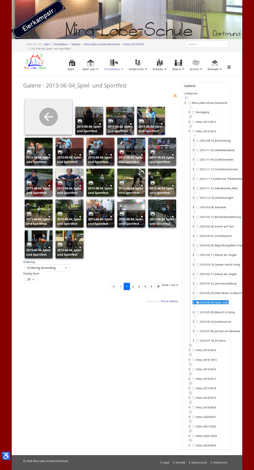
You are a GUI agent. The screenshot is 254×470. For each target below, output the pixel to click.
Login (166, 462)
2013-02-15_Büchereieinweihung (214, 217)
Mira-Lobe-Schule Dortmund (102, 44)
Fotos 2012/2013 (134, 44)
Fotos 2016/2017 (206, 379)
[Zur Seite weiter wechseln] (151, 286)
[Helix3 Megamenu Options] (229, 67)
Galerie (75, 44)
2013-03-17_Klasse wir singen (214, 255)
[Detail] (95, 123)
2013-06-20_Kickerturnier (214, 321)
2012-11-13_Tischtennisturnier (214, 169)
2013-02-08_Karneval (213, 207)
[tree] (206, 271)
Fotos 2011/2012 (206, 122)
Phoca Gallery (169, 301)
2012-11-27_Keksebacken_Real (214, 188)
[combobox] (207, 44)
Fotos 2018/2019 (206, 397)
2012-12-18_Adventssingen (214, 197)
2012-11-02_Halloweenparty (214, 150)
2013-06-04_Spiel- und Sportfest (89, 128)
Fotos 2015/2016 (206, 369)
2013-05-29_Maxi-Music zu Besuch (214, 293)
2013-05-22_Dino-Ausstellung (214, 283)
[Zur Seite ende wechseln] (158, 286)
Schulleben (60, 44)
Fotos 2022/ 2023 (206, 436)
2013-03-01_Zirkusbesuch (214, 236)
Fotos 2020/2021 (206, 417)
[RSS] (175, 95)
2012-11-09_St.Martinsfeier (214, 159)
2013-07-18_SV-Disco (213, 340)
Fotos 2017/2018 (206, 388)
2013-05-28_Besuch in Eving (214, 312)
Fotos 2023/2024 (206, 445)
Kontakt (180, 462)
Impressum (219, 462)
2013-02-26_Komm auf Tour (214, 226)
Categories (191, 93)
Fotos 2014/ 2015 (206, 360)
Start (47, 44)
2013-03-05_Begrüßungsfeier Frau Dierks (214, 245)
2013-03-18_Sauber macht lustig (214, 264)
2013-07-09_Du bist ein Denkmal (214, 331)
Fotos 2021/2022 (206, 426)
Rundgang (202, 112)
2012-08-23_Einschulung (214, 140)
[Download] (100, 123)
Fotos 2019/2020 (206, 407)
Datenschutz (199, 462)
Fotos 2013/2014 (206, 350)
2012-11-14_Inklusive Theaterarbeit (214, 178)
